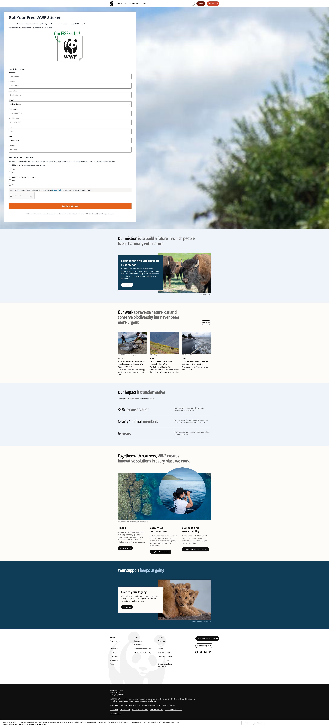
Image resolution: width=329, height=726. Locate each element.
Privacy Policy (125, 709)
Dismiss (247, 723)
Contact (160, 649)
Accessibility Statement (173, 709)
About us (146, 3)
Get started (127, 607)
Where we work (125, 548)
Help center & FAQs (165, 653)
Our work (120, 3)
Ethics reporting (163, 660)
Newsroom (114, 660)
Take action (162, 641)
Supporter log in (203, 646)
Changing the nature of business (195, 549)
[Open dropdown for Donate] (217, 3)
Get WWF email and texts (206, 638)
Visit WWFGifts (139, 645)
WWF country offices (165, 656)
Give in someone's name (143, 649)
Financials (113, 645)
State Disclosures (156, 709)
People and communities (161, 552)
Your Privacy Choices (140, 709)
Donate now (138, 641)
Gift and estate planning (142, 653)
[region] (164, 723)
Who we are (114, 641)
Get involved (133, 3)
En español (114, 656)
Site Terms (114, 709)
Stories (205, 323)
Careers (160, 645)
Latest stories (114, 649)
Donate (211, 4)
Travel (112, 664)
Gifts (201, 4)
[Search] (193, 4)
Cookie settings (115, 713)
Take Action (127, 285)
